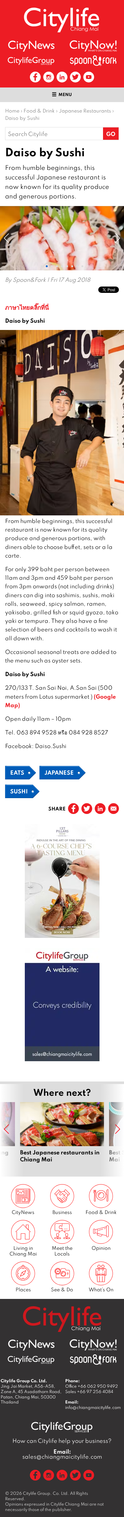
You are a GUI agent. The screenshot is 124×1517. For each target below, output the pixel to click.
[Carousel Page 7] (72, 266)
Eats (17, 772)
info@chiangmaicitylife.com (93, 1407)
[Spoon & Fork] (93, 61)
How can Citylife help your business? (62, 1440)
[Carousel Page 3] (52, 266)
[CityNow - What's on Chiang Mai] (93, 46)
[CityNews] (31, 46)
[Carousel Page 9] (82, 266)
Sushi (19, 791)
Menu (65, 94)
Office (91, 1386)
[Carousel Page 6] (67, 266)
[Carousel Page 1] (42, 266)
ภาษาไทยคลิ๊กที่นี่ (27, 307)
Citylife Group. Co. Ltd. (46, 1493)
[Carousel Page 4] (57, 266)
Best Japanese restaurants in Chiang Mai (62, 1136)
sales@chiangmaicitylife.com (62, 1454)
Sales (89, 1391)
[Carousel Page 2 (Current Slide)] (47, 266)
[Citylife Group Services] (31, 61)
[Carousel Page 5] (62, 266)
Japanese (59, 772)
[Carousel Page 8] (77, 266)
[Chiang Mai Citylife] (62, 20)
